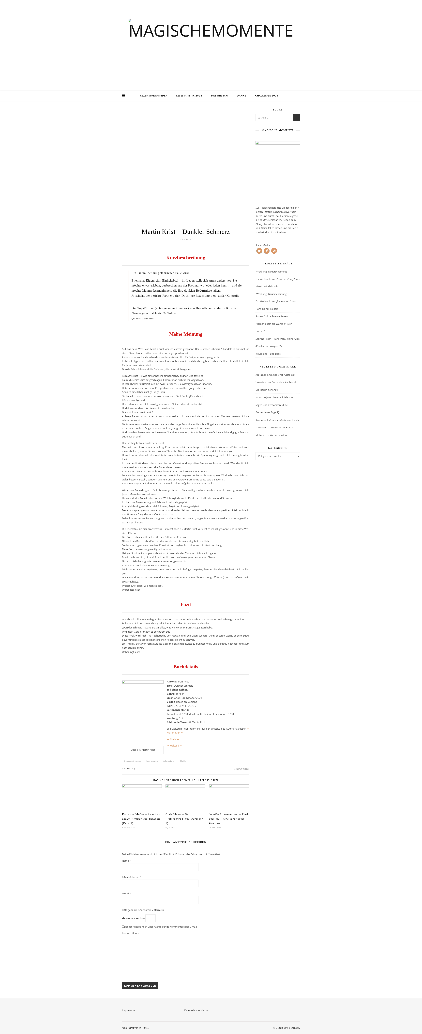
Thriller (183, 761)
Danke (241, 95)
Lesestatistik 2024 (189, 95)
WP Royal (143, 1027)
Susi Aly (131, 768)
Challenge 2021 (266, 95)
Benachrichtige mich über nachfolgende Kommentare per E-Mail (160, 926)
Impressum (128, 1010)
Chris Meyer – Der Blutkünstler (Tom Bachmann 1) (184, 819)
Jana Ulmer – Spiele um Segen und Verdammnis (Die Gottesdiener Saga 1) (274, 405)
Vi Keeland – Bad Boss (268, 353)
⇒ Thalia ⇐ (173, 739)
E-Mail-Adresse (131, 877)
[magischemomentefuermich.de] (211, 49)
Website (126, 893)
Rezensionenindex (153, 95)
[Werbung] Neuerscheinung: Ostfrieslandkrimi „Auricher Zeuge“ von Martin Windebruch (278, 279)
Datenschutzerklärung (196, 1010)
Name (126, 860)
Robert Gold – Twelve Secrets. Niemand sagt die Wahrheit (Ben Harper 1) (274, 324)
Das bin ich (219, 95)
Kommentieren (130, 933)
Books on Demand (132, 761)
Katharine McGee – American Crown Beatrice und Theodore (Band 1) (141, 819)
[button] (259, 251)
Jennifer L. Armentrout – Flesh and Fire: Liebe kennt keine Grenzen (229, 819)
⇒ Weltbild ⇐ (174, 745)
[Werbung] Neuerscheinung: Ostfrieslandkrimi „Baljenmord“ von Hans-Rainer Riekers (276, 301)
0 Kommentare (241, 768)
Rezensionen (152, 761)
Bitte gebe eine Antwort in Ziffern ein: (143, 910)
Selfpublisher (169, 761)
